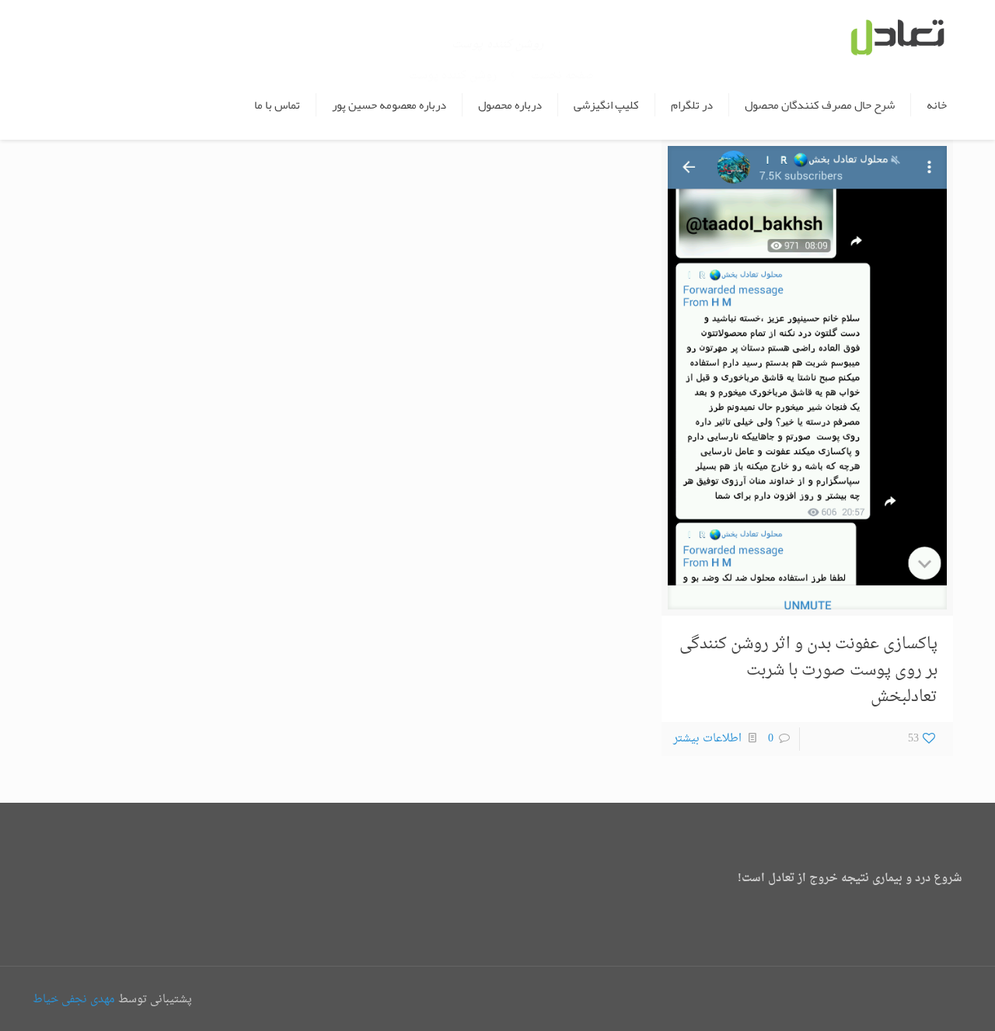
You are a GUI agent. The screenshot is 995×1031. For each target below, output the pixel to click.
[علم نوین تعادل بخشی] (896, 35)
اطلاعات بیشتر (707, 738)
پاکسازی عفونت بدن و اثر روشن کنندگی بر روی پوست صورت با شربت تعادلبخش (808, 671)
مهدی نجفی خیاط (74, 999)
